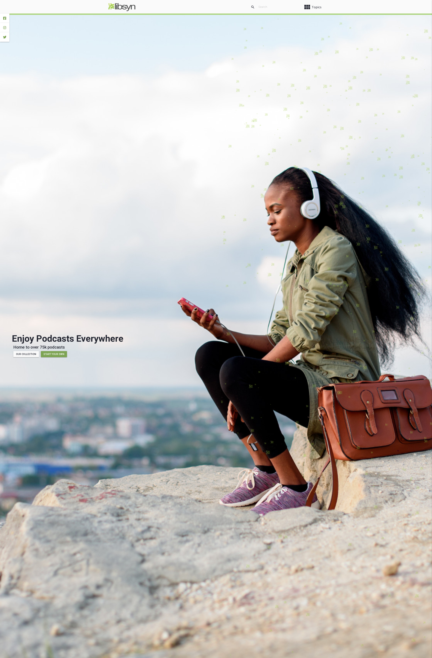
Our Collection (26, 354)
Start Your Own (54, 354)
